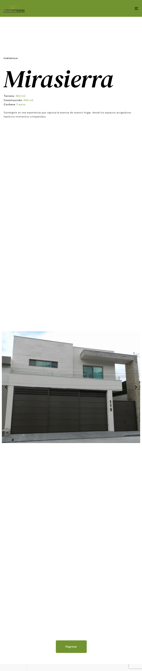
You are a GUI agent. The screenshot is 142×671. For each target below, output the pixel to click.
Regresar (71, 646)
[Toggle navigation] (115, 8)
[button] (6, 387)
